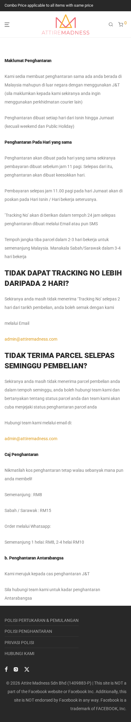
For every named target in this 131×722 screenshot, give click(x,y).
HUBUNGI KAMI (19, 653)
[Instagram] (16, 669)
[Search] (111, 24)
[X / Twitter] (27, 669)
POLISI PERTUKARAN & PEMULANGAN (42, 620)
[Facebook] (6, 669)
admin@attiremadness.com (31, 339)
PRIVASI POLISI (19, 642)
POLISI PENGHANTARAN (28, 631)
